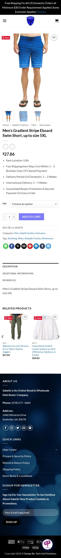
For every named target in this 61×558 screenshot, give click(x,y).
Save (7, 37)
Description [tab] (10, 266)
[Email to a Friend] (24, 246)
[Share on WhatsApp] (5, 246)
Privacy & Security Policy (17, 456)
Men (34, 125)
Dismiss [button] (41, 11)
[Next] (53, 70)
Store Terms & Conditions (17, 475)
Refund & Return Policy (16, 462)
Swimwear (44, 125)
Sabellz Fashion (20, 125)
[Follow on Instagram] (12, 428)
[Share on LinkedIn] (36, 246)
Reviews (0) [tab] (9, 280)
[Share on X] (18, 246)
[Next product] (5, 146)
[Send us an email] (24, 428)
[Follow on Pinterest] (30, 428)
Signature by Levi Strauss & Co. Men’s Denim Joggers (15, 349)
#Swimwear (47, 238)
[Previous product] (12, 146)
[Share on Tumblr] (42, 246)
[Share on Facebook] (12, 246)
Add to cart (31, 216)
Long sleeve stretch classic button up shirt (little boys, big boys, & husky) (44, 350)
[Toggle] (56, 449)
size (4, 203)
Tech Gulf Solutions (46, 553)
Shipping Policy (11, 469)
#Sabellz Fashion (33, 238)
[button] (5, 20)
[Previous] (8, 70)
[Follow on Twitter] (18, 428)
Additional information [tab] (18, 273)
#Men (21, 238)
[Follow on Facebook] (5, 428)
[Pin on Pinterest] (30, 246)
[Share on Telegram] (48, 246)
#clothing (12, 238)
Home (6, 125)
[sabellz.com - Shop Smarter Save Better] (30, 21)
